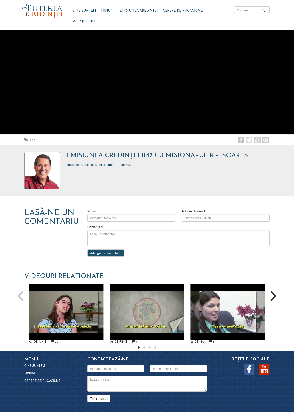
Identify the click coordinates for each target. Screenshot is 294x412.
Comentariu (95, 227)
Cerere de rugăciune (183, 10)
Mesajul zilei (84, 21)
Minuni (108, 10)
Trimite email (99, 398)
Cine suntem (84, 10)
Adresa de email (193, 211)
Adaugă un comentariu (105, 253)
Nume (91, 211)
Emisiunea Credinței (139, 10)
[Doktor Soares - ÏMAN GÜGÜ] (42, 9)
